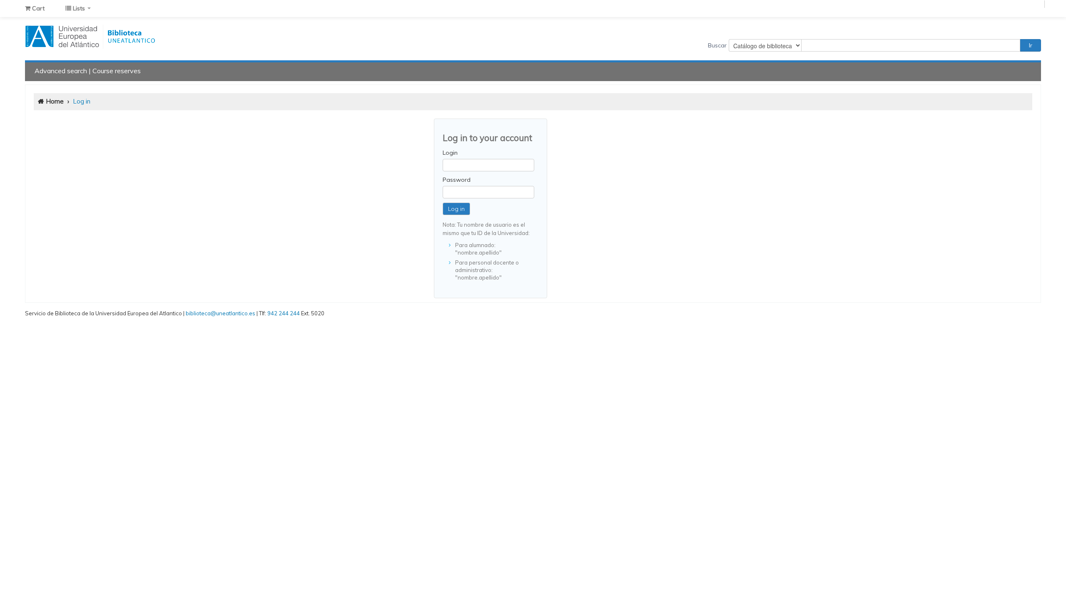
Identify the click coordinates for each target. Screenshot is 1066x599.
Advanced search (61, 71)
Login (450, 152)
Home (55, 101)
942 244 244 (283, 313)
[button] (35, 8)
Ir (1030, 45)
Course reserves (116, 71)
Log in (81, 101)
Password (457, 179)
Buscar (717, 45)
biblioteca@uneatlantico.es (220, 313)
